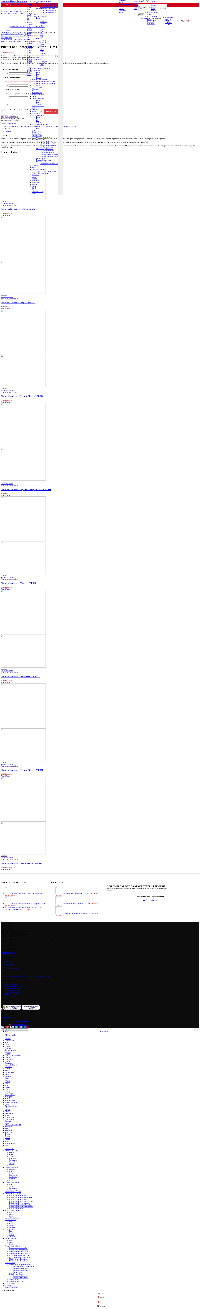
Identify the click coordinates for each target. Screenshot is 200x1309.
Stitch (34, 177)
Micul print (35, 89)
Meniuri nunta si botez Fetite (45, 83)
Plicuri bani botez (38, 115)
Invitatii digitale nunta (43, 137)
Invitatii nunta (40, 139)
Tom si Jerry (36, 182)
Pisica (34, 111)
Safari (34, 167)
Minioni (34, 91)
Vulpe (34, 190)
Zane (33, 194)
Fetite (38, 128)
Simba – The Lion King (40, 173)
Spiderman (35, 175)
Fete (37, 102)
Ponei (34, 130)
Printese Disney (37, 134)
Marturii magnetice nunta (44, 149)
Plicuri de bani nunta (43, 162)
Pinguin (34, 109)
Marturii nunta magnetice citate (50, 154)
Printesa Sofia (36, 132)
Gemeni (38, 104)
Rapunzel (35, 165)
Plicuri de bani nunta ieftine (49, 164)
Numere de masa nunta (43, 160)
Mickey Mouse (37, 87)
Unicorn (35, 186)
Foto (37, 121)
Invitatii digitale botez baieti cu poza (29, 34)
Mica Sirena (36, 85)
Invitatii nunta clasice (47, 141)
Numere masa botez (38, 98)
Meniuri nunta (41, 158)
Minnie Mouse (37, 93)
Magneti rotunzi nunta (47, 152)
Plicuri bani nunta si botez (40, 124)
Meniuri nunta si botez (39, 80)
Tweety (34, 184)
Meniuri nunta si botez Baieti (45, 81)
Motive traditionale (38, 94)
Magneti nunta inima (47, 151)
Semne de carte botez (39, 169)
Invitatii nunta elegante (47, 145)
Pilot (33, 108)
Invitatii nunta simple (47, 147)
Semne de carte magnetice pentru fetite (49, 171)
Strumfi (34, 179)
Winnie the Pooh (37, 192)
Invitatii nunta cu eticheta (48, 143)
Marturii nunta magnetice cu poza (51, 156)
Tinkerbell (35, 180)
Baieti (38, 100)
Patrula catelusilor (38, 106)
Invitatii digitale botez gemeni (29, 44)
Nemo (34, 96)
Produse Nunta (37, 136)
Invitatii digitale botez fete (29, 6)
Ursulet (34, 188)
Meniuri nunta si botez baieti (138, 7)
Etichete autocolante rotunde (122, 10)
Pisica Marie (36, 113)
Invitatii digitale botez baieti (29, 25)
